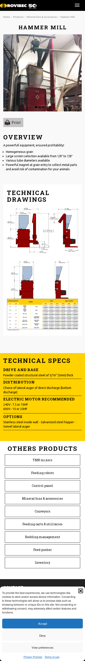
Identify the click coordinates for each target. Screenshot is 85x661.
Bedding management (42, 537)
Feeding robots (42, 473)
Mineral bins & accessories (42, 17)
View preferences (42, 647)
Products (18, 17)
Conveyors (42, 511)
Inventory (42, 562)
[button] (80, 591)
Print (16, 122)
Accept (42, 623)
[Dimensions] (42, 253)
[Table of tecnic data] (42, 314)
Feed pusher (42, 550)
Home (6, 17)
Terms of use (52, 657)
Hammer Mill (68, 17)
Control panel (42, 486)
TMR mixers (42, 460)
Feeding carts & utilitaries (42, 524)
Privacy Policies (33, 657)
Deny (42, 635)
